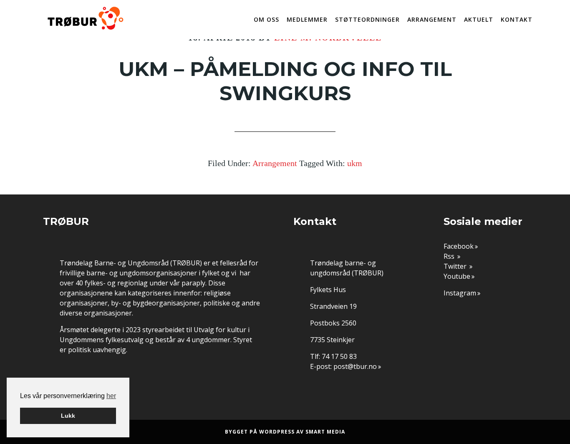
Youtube (457, 276)
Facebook (459, 246)
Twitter (456, 266)
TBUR (84, 18)
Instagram (460, 293)
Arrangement (274, 163)
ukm (354, 163)
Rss (450, 256)
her (111, 395)
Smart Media (325, 431)
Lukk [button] (68, 415)
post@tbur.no (355, 366)
